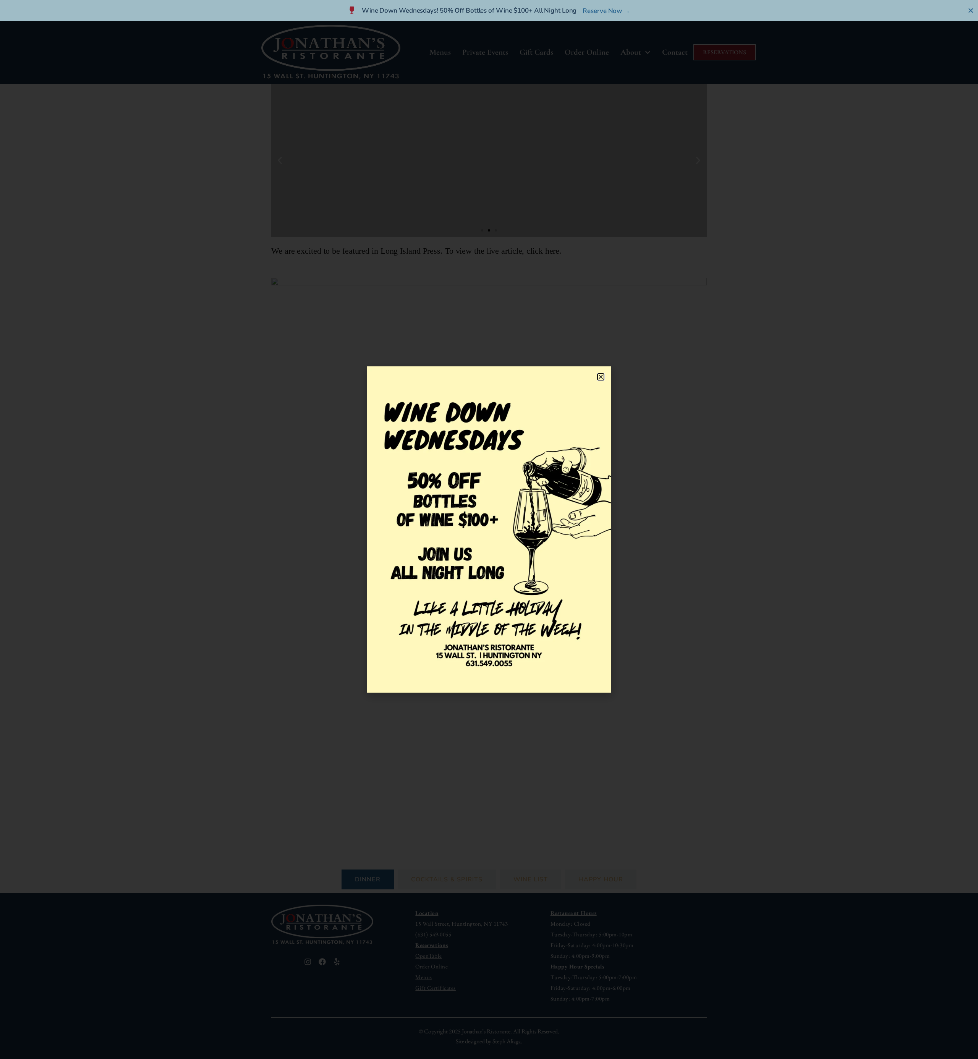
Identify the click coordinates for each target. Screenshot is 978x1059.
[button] (601, 377)
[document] (489, 529)
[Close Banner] (971, 10)
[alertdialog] (489, 10)
